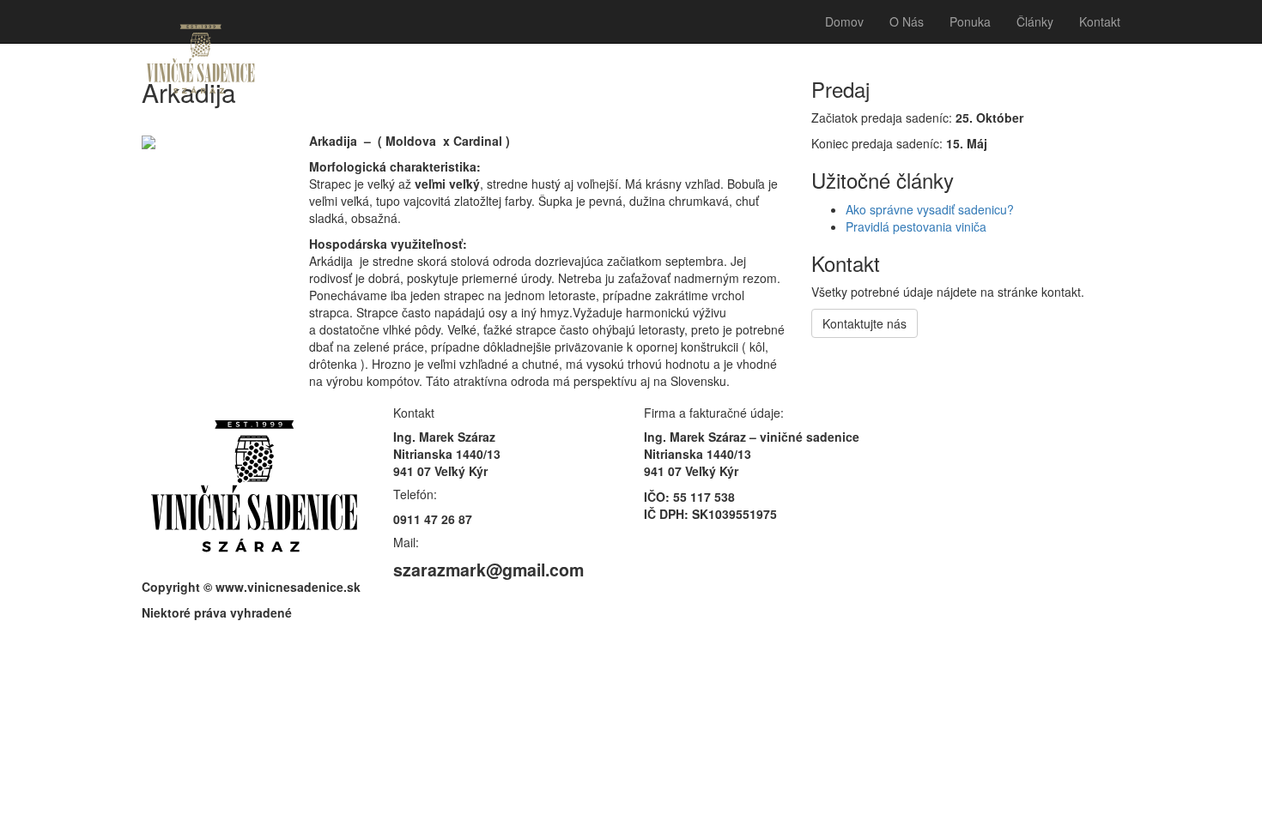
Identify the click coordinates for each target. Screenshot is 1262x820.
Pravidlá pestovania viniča (916, 226)
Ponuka (970, 21)
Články (1034, 21)
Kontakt (1099, 21)
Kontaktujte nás (864, 323)
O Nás (906, 21)
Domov (844, 21)
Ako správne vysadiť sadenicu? (930, 209)
